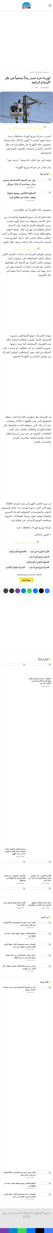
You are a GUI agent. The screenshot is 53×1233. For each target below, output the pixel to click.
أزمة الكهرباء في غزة (39, 551)
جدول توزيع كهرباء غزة (38, 556)
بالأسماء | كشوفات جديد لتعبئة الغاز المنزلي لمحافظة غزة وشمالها (15, 878)
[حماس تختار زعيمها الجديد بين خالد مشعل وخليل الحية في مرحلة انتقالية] (44, 958)
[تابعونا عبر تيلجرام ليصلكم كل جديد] (26, 127)
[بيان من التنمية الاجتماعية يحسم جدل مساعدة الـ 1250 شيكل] (44, 182)
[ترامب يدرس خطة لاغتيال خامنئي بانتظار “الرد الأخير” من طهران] (44, 969)
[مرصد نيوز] (26, 5)
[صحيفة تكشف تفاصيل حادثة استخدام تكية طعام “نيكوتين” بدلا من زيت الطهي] (14, 755)
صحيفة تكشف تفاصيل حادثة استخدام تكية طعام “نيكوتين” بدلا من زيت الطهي (15, 851)
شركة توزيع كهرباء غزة (38, 567)
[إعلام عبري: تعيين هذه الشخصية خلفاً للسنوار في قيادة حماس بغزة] (44, 925)
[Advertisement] (26, 39)
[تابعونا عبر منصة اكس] (26, 542)
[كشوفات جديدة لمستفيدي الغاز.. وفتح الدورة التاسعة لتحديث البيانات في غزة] (39, 669)
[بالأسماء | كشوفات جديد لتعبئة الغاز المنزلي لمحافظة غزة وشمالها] (14, 866)
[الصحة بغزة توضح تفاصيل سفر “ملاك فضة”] (14, 893)
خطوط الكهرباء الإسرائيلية (37, 562)
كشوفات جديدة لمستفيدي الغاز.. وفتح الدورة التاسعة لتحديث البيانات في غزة (39, 681)
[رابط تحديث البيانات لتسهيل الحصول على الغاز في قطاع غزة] (39, 893)
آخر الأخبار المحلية (36, 72)
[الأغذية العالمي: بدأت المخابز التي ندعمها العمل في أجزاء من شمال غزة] (39, 866)
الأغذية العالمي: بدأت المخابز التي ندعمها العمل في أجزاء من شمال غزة (39, 878)
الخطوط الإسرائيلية (17, 551)
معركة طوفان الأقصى (15, 567)
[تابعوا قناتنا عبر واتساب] (26, 249)
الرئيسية (46, 72)
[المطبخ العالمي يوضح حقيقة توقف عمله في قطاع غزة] (44, 195)
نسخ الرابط (27, 580)
